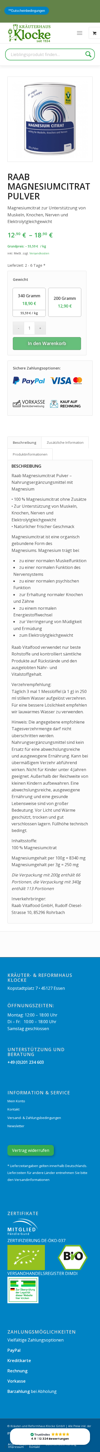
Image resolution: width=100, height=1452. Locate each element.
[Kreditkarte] (66, 381)
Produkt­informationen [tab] (30, 454)
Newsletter (15, 1126)
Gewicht (20, 279)
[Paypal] (29, 381)
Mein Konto (16, 1101)
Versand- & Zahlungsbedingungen (34, 1117)
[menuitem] (79, 33)
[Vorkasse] (29, 404)
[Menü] (79, 33)
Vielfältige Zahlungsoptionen (35, 1340)
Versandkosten (39, 253)
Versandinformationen (31, 1179)
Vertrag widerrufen (30, 1150)
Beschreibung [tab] (24, 442)
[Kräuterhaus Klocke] (29, 33)
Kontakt (13, 1109)
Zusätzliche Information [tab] (65, 442)
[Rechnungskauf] (66, 404)
